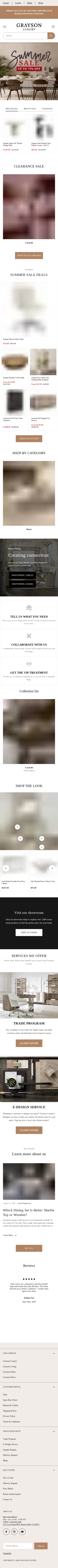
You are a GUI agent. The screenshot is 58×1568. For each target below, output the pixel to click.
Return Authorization (12, 1494)
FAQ (5, 1395)
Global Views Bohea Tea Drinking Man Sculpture (40, 379)
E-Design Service (10, 1444)
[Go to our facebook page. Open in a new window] (6, 1531)
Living (18, 3)
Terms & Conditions (11, 1422)
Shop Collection (29, 439)
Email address (12, 1546)
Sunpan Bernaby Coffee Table (13, 378)
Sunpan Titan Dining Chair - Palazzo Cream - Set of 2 (41, 144)
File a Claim (8, 1478)
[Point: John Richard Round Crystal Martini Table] (41, 847)
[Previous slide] (6, 868)
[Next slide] (52, 868)
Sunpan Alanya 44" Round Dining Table (12, 144)
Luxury (6, 3)
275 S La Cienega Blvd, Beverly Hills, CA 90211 (21, 1524)
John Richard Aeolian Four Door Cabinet (13, 882)
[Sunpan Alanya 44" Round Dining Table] (15, 127)
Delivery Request (10, 1455)
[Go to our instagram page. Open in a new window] (14, 1531)
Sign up (41, 1546)
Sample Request (9, 1450)
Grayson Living (9, 1366)
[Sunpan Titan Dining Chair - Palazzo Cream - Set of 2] (43, 127)
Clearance (47, 109)
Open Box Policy (10, 1400)
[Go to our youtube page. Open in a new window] (22, 1531)
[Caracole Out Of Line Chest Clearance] (15, 402)
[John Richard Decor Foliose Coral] (43, 864)
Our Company (9, 1353)
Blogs (5, 1460)
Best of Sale (30, 109)
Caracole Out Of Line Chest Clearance (13, 419)
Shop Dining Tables (22, 575)
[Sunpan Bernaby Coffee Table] (15, 362)
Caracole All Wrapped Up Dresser (40, 419)
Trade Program (9, 1439)
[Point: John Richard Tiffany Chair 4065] (41, 838)
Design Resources (12, 1431)
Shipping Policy (10, 1411)
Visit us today (29, 932)
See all (29, 1248)
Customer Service (12, 1387)
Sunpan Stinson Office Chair (13, 339)
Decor (40, 3)
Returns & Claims (10, 1405)
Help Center (9, 1470)
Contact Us (7, 1499)
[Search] (51, 35)
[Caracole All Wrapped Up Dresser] (43, 402)
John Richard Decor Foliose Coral (43, 881)
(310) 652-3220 (15, 1522)
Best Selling (12, 109)
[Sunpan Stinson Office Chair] (29, 309)
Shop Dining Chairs (22, 584)
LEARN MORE (29, 1043)
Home (29, 3)
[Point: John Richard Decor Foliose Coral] (20, 838)
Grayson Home (9, 1372)
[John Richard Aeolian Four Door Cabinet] (14, 864)
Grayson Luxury (10, 1361)
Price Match (8, 1489)
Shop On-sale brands (29, 255)
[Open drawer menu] (4, 26)
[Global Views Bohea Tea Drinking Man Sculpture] (43, 362)
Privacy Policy (9, 1416)
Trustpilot (7, 1553)
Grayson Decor (9, 1377)
